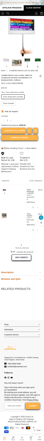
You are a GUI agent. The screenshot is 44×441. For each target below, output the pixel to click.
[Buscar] (7, 13)
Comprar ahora (19, 138)
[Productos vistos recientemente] (41, 217)
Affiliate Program (11, 8)
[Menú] (2, 13)
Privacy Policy (32, 400)
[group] (6, 63)
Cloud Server (33, 8)
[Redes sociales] (41, 222)
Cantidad (4, 116)
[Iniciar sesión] (36, 13)
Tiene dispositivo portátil (13, 97)
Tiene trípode (8, 103)
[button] (41, 228)
